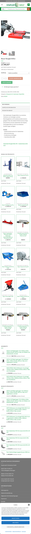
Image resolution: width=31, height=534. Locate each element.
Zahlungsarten (4, 490)
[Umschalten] (2, 87)
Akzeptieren (15, 518)
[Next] (27, 31)
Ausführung (3, 72)
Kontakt (3, 501)
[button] (29, 505)
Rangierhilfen (21, 94)
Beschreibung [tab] (5, 104)
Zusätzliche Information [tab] (9, 107)
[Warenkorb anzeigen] (28, 5)
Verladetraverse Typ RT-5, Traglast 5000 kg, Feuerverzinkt (23, 234)
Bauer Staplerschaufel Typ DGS (23, 297)
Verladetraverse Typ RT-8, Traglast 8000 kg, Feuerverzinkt (23, 327)
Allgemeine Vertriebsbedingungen (9, 496)
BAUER (5, 96)
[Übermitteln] (28, 9)
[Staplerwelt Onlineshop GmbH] (15, 5)
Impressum (24, 531)
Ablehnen (16, 522)
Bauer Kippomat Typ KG (23, 175)
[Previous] (3, 31)
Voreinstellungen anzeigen (15, 527)
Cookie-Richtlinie (8, 531)
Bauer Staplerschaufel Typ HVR (8, 267)
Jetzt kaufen (7, 82)
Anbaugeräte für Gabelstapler (12, 94)
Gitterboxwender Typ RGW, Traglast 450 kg (8, 176)
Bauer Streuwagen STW (8, 296)
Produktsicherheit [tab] (7, 110)
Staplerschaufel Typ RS (23, 205)
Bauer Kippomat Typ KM (23, 266)
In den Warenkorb (15, 78)
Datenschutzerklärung (16, 531)
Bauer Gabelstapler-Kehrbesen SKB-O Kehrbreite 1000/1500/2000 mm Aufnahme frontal (8, 236)
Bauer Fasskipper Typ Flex (8, 205)
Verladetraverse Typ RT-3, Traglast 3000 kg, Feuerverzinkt (8, 327)
